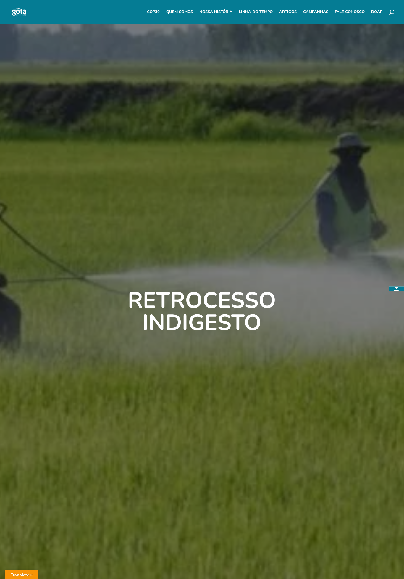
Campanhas (315, 12)
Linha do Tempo (256, 12)
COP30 (153, 12)
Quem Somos (179, 12)
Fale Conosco (350, 12)
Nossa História (215, 12)
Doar (377, 12)
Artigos (288, 12)
